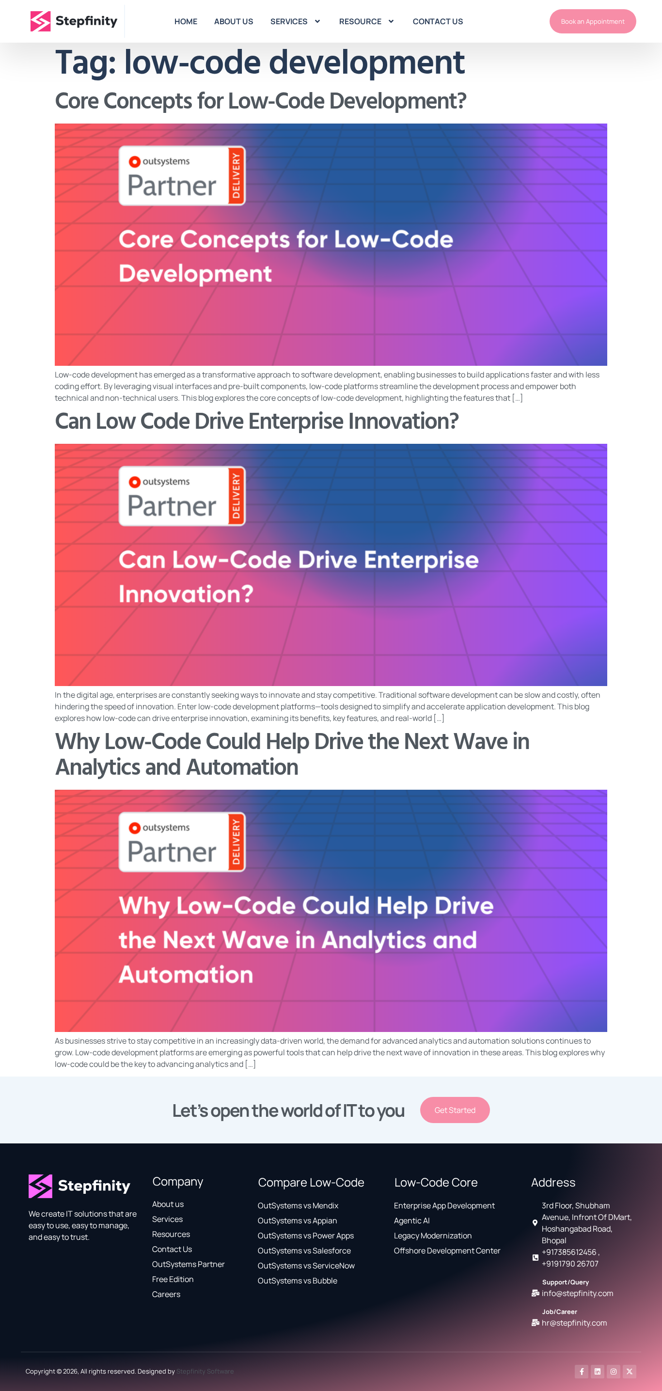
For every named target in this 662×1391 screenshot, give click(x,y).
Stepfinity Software (205, 1371)
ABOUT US (233, 21)
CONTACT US (438, 21)
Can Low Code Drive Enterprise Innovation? (256, 422)
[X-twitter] (629, 1371)
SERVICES (289, 21)
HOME (185, 21)
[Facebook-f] (581, 1371)
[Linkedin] (597, 1371)
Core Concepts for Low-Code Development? (260, 102)
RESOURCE (360, 21)
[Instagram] (613, 1371)
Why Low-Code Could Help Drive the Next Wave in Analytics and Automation (292, 755)
